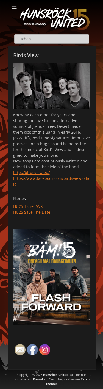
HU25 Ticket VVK (28, 206)
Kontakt (39, 379)
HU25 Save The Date (31, 212)
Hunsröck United (55, 375)
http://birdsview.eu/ (31, 172)
